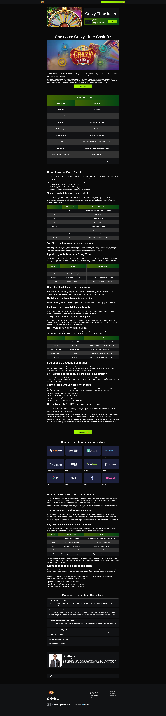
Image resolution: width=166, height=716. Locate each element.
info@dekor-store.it (113, 696)
